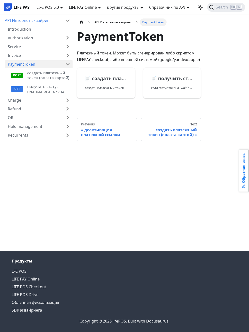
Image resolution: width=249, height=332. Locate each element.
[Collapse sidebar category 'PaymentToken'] (67, 64)
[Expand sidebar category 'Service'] (67, 47)
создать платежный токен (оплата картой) (48, 75)
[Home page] (81, 22)
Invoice (14, 55)
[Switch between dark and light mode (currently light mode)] (200, 7)
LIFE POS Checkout (29, 286)
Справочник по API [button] (167, 7)
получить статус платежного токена (45, 89)
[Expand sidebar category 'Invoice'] (67, 55)
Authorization (20, 38)
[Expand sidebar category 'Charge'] (67, 100)
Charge (14, 100)
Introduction (19, 29)
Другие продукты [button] (123, 7)
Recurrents (18, 135)
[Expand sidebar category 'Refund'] (67, 109)
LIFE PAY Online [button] (83, 7)
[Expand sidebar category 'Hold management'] (67, 126)
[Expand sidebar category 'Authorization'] (67, 38)
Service (14, 46)
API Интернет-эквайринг (28, 20)
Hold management (25, 126)
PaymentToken (21, 64)
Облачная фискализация (35, 302)
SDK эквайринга (27, 310)
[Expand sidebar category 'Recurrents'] (67, 135)
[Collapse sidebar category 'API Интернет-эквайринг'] (67, 20)
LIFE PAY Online (26, 279)
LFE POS (19, 271)
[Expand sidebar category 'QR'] (67, 118)
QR (10, 117)
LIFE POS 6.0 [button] (47, 7)
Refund (14, 109)
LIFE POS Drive (25, 294)
